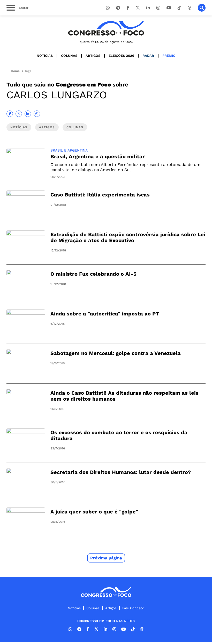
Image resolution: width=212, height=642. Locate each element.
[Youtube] (168, 7)
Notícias (45, 56)
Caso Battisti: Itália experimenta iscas (100, 195)
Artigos (93, 56)
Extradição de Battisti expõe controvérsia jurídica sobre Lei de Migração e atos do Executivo (127, 237)
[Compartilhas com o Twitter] (19, 113)
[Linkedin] (148, 7)
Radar (148, 56)
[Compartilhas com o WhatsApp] (37, 113)
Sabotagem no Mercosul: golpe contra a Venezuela (115, 353)
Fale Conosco (133, 608)
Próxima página (106, 558)
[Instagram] (158, 7)
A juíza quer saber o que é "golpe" (94, 512)
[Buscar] (202, 8)
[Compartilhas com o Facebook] (9, 113)
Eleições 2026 (121, 56)
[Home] (106, 28)
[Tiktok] (179, 7)
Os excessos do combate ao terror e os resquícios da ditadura (118, 435)
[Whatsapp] (108, 7)
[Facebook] (128, 7)
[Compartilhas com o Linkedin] (28, 113)
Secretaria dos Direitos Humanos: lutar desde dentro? (120, 472)
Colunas (69, 56)
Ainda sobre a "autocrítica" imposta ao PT (104, 314)
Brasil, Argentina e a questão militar (97, 156)
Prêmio (169, 56)
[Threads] (189, 7)
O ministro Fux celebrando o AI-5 (93, 274)
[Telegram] (118, 7)
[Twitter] (138, 7)
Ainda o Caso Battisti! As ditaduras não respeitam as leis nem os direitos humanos (124, 396)
